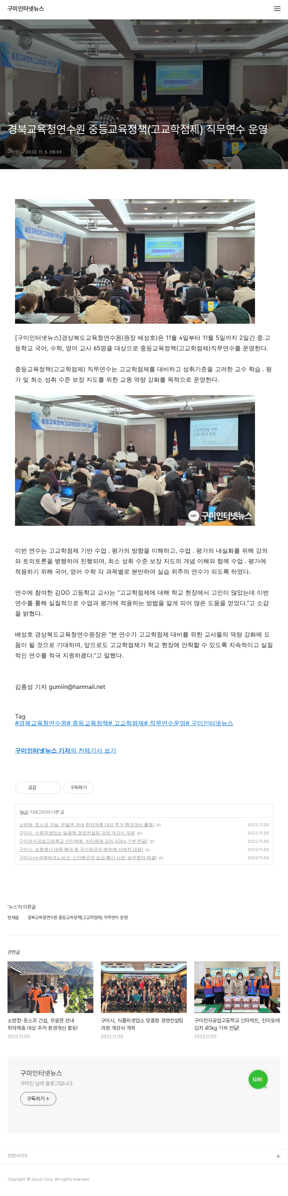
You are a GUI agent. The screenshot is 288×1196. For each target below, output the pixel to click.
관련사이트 (18, 1156)
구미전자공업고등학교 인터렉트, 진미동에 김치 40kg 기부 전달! (83, 841)
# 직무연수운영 (165, 723)
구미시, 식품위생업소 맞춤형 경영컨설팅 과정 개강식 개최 (77, 833)
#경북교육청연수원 (41, 723)
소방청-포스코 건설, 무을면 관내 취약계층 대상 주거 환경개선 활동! (86, 824)
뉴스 (24, 812)
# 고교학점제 (126, 723)
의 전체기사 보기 (65, 750)
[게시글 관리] (52, 787)
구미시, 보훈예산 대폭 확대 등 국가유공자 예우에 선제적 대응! (81, 849)
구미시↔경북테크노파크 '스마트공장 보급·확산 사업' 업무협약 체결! (88, 857)
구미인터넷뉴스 (26, 9)
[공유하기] (43, 787)
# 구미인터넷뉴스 (209, 723)
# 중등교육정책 (87, 723)
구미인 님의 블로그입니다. (47, 1083)
